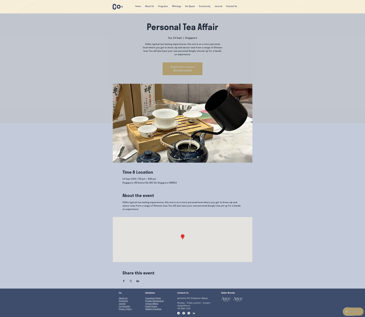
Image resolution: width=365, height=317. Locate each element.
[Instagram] (188, 313)
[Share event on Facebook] (123, 281)
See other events (182, 70)
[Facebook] (183, 313)
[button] (176, 6)
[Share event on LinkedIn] (137, 281)
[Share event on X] (130, 281)
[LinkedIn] (194, 313)
